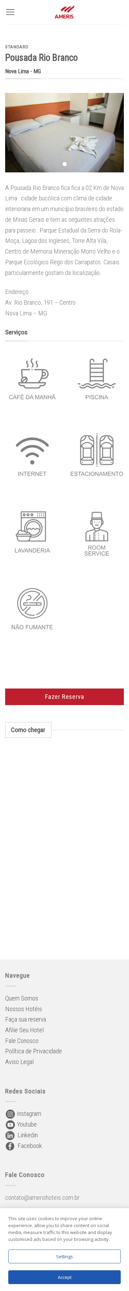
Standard (16, 46)
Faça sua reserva (25, 1019)
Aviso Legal (19, 1062)
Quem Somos (21, 998)
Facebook (28, 1146)
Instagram (28, 1114)
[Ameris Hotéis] (64, 12)
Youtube (26, 1124)
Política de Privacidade (33, 1051)
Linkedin (26, 1135)
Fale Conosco (22, 1041)
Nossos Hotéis (23, 1009)
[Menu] (10, 11)
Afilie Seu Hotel (24, 1030)
